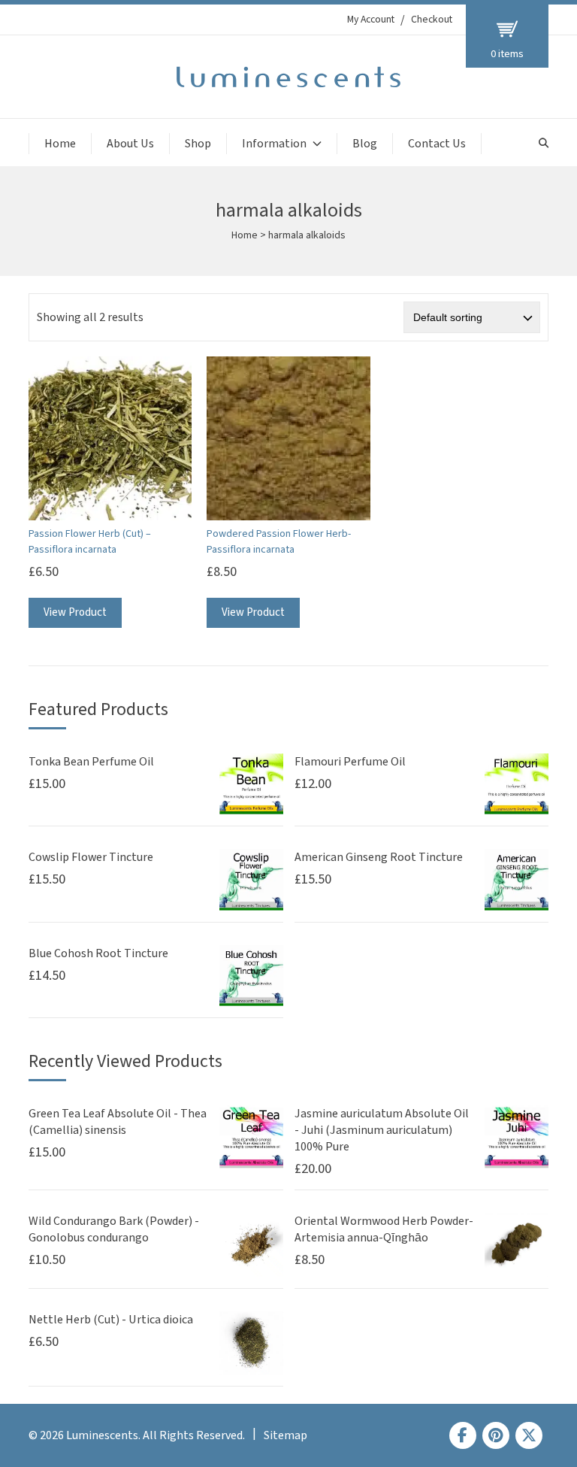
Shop (198, 143)
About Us (130, 143)
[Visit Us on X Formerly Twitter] (528, 1435)
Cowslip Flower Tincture (91, 857)
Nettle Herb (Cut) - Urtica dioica (111, 1319)
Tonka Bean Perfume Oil (91, 761)
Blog (364, 143)
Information (274, 143)
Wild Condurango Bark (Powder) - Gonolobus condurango (114, 1229)
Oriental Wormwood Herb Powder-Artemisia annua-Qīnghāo (384, 1229)
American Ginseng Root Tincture (379, 857)
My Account (370, 19)
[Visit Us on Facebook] (462, 1435)
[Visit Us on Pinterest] (495, 1435)
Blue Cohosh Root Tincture (98, 953)
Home (60, 143)
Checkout (431, 19)
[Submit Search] (543, 143)
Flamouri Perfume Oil (350, 761)
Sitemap (285, 1435)
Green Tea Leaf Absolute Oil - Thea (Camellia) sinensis (118, 1121)
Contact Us (437, 143)
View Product (75, 612)
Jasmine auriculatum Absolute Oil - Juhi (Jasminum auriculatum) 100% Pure (382, 1130)
